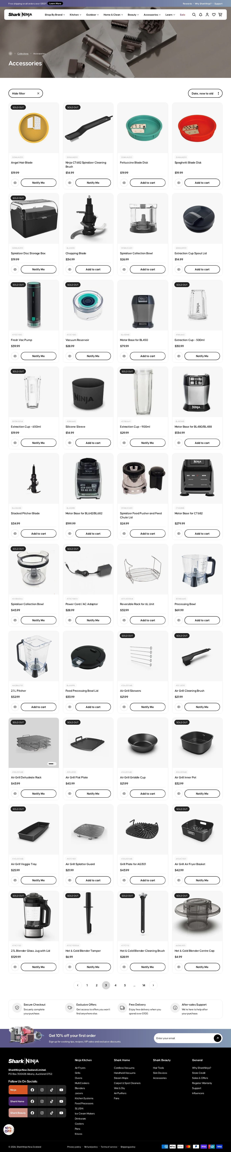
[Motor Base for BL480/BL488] (197, 392)
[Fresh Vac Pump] (34, 305)
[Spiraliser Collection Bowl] (143, 218)
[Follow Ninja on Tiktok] (52, 1089)
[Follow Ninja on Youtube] (61, 1089)
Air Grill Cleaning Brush (189, 690)
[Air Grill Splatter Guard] (88, 829)
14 (144, 985)
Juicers (79, 1093)
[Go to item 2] (54, 763)
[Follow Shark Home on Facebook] (32, 1101)
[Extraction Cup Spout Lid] (197, 218)
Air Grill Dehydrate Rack (26, 777)
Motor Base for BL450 (134, 340)
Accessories (160, 1077)
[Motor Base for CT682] (197, 479)
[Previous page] (78, 985)
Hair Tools (158, 1067)
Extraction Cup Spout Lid (191, 253)
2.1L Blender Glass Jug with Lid (30, 950)
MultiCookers (82, 1082)
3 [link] (106, 985)
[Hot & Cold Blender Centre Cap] (197, 916)
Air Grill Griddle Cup (133, 777)
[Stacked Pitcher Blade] (34, 479)
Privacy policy (74, 1146)
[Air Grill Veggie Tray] (34, 829)
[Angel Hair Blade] (34, 128)
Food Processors (84, 1103)
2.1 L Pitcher (18, 690)
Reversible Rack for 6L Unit (137, 604)
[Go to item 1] (51, 763)
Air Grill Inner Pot (185, 777)
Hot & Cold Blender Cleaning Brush (142, 950)
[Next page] (153, 985)
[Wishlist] (214, 15)
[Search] (194, 15)
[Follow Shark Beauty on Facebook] (32, 1112)
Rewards (187, 3)
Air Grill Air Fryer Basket (190, 864)
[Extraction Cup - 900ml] (143, 392)
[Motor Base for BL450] (143, 305)
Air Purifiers (120, 1093)
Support (218, 3)
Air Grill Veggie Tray (24, 864)
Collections (22, 53)
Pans (77, 1128)
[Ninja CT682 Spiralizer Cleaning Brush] (88, 128)
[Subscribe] (217, 1038)
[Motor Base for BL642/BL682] (88, 479)
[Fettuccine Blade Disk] (143, 128)
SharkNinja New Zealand (29, 1146)
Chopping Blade (76, 253)
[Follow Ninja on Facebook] (32, 1089)
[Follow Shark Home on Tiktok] (52, 1101)
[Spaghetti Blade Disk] (197, 128)
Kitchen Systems (84, 1098)
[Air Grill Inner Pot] (197, 743)
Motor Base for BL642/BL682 (84, 513)
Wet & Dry (119, 1088)
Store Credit (198, 1072)
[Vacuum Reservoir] (88, 305)
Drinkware (80, 1118)
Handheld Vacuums (124, 1072)
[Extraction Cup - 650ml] (34, 392)
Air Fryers (80, 1067)
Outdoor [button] (91, 14)
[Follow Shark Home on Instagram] (42, 1101)
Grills (77, 1072)
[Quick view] (15, 183)
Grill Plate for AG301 (133, 864)
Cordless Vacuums (124, 1067)
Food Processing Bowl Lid (82, 690)
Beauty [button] (132, 14)
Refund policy (91, 1146)
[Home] (10, 53)
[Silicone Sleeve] (88, 392)
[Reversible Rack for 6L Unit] (143, 569)
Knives (78, 1133)
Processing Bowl (185, 604)
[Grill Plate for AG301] (143, 829)
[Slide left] (13, 742)
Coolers (79, 1123)
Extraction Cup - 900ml (135, 426)
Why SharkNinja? (203, 3)
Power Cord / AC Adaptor (82, 604)
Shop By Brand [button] (53, 14)
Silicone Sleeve (76, 426)
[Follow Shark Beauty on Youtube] (61, 1112)
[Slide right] (54, 742)
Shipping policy (128, 1146)
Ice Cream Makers (85, 1113)
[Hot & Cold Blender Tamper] (88, 916)
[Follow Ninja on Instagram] (42, 1089)
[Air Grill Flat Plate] (88, 743)
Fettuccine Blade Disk (134, 162)
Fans (116, 1098)
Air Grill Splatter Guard (80, 864)
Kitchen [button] (74, 14)
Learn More (55, 3)
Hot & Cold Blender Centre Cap (194, 950)
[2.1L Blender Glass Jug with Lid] (34, 916)
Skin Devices (160, 1072)
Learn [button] (169, 14)
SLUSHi (79, 1108)
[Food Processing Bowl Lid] (88, 656)
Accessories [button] (151, 14)
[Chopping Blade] (88, 218)
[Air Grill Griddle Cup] (143, 743)
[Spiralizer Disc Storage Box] (34, 218)
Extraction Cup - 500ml (190, 340)
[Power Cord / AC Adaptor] (88, 569)
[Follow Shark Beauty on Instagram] (42, 1112)
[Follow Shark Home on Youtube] (61, 1101)
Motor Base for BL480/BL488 (193, 426)
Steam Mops (121, 1077)
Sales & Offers (200, 1077)
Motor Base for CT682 (189, 513)
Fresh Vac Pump (21, 340)
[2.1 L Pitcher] (34, 656)
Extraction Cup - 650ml (26, 426)
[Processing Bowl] (197, 569)
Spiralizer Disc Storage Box (28, 253)
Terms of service (109, 1146)
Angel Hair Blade (21, 162)
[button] (8, 1129)
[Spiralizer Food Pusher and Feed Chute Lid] (143, 479)
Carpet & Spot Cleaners (127, 1082)
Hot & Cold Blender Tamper (83, 950)
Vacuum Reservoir (77, 340)
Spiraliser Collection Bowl (136, 253)
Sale (182, 14)
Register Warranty (202, 1082)
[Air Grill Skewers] (143, 656)
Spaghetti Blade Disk (188, 162)
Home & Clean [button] (112, 14)
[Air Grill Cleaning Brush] (197, 656)
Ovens (78, 1077)
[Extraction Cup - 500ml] (197, 305)
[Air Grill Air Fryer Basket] (197, 829)
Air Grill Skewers (130, 690)
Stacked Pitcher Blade (25, 513)
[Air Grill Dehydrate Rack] (34, 743)
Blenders (80, 1088)
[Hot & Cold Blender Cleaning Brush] (143, 916)
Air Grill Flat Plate (77, 777)
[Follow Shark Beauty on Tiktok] (52, 1112)
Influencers (198, 1093)
